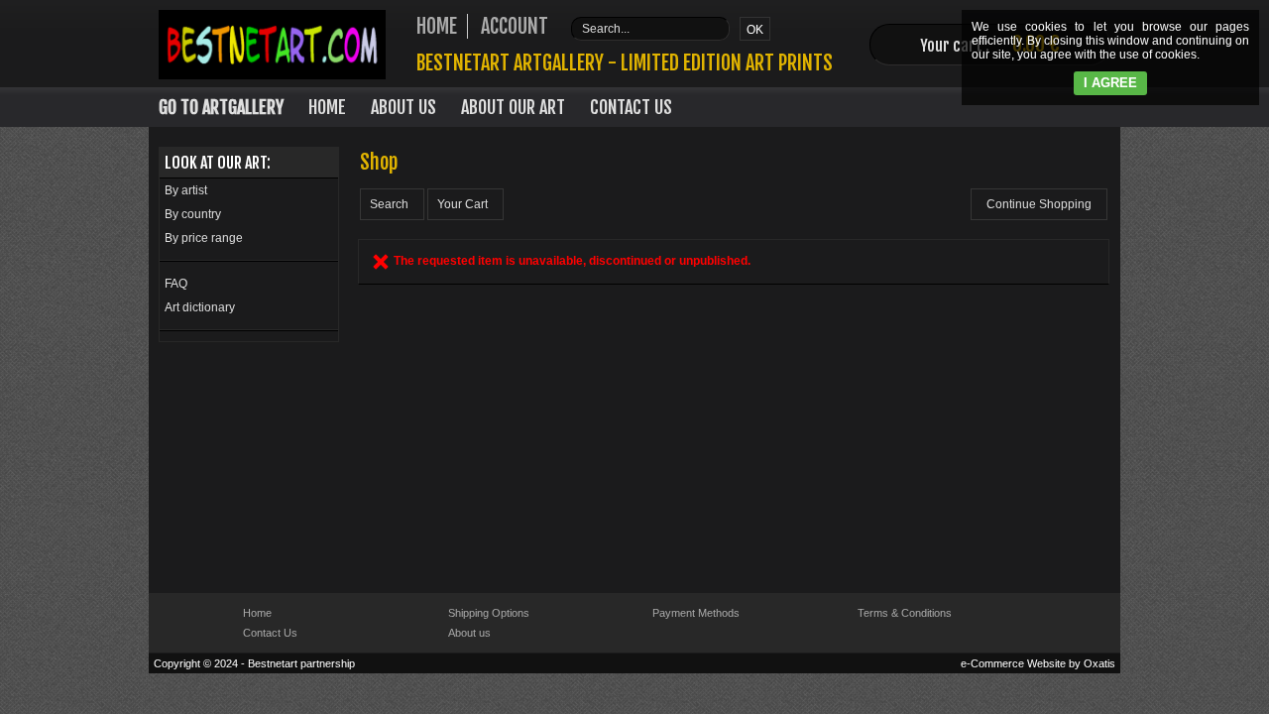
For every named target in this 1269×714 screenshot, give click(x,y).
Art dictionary (200, 307)
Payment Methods (696, 613)
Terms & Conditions (905, 613)
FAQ (176, 284)
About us (469, 633)
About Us (403, 107)
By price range (204, 238)
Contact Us (631, 107)
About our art (513, 107)
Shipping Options (488, 613)
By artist (186, 190)
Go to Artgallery (221, 107)
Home (327, 107)
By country (193, 214)
